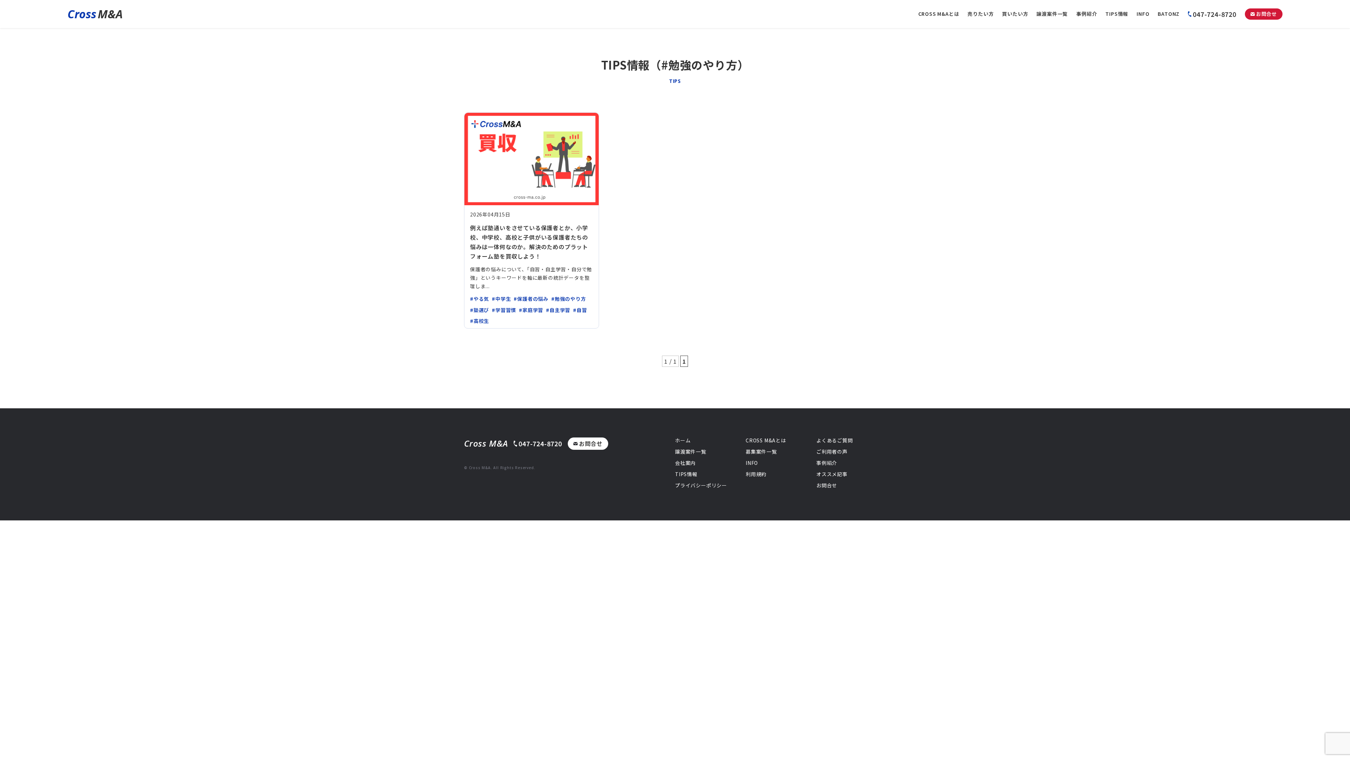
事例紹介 (1086, 13)
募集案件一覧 (761, 451)
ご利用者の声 (832, 451)
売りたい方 (981, 13)
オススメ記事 (832, 474)
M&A (95, 13)
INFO (1143, 13)
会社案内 (685, 462)
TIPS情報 (1116, 13)
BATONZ (1168, 13)
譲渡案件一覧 (1052, 13)
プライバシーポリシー (701, 485)
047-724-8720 (1214, 14)
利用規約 (756, 474)
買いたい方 (1015, 13)
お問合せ (1266, 13)
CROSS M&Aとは (938, 13)
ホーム (682, 440)
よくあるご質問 (834, 440)
